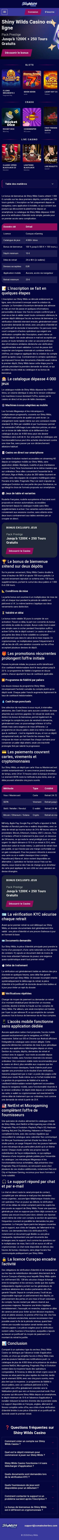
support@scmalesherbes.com (40, 1525)
